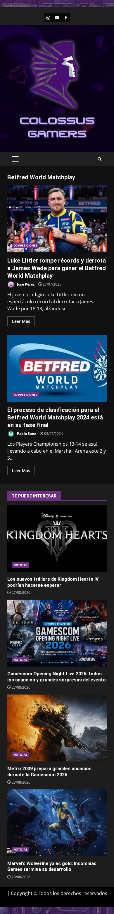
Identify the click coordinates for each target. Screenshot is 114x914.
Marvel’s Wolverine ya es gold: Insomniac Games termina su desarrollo (57, 822)
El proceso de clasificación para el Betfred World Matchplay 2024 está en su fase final (57, 368)
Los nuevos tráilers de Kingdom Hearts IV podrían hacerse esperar (57, 538)
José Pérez (25, 284)
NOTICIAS (20, 565)
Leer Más (21, 321)
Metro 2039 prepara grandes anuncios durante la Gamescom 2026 (57, 728)
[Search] (99, 159)
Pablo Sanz (26, 433)
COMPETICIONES (25, 245)
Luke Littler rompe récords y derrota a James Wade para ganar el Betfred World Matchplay (57, 218)
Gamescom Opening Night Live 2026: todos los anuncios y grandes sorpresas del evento (57, 633)
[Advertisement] (57, 127)
